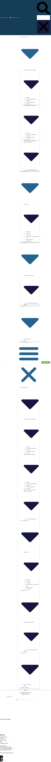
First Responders (30, 102)
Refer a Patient (24, 342)
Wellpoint (28, 241)
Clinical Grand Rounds (31, 303)
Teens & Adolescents (31, 99)
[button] (43, 8)
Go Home (9, 696)
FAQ (25, 340)
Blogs (25, 304)
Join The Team (27, 339)
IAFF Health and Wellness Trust (32, 237)
